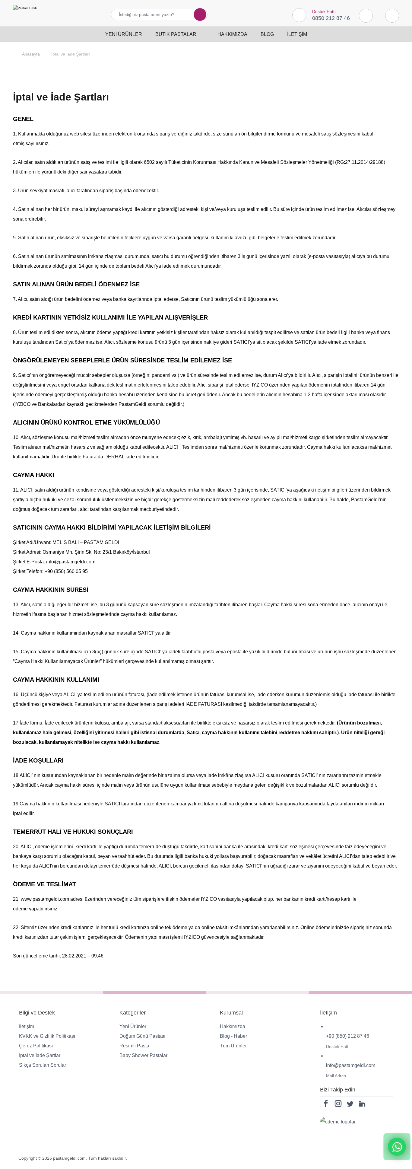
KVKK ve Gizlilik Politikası (47, 1036)
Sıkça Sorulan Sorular (42, 1065)
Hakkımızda (232, 1026)
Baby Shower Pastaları (144, 1055)
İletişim (26, 1026)
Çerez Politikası (36, 1045)
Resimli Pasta (134, 1045)
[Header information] (392, 15)
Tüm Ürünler (233, 1045)
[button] (196, 14)
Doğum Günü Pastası (142, 1036)
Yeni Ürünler (132, 1026)
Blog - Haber (233, 1036)
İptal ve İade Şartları (40, 1055)
